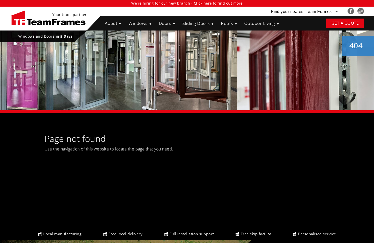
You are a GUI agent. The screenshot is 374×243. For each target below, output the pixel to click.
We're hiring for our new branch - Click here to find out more (186, 3)
